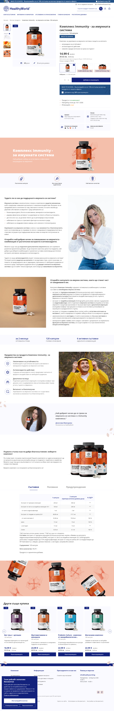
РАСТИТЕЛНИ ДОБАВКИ (79, 14)
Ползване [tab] (52, 487)
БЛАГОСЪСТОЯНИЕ (9, 14)
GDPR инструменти (40, 681)
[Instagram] (98, 692)
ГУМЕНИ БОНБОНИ (64, 14)
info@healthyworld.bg (103, 4)
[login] (105, 9)
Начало (6, 20)
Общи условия (38, 684)
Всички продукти (15, 20)
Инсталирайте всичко (20, 701)
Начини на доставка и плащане (43, 678)
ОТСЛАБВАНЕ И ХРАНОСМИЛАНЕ (45, 14)
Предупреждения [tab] (76, 487)
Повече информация (11, 695)
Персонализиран (27, 705)
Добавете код (104, 1)
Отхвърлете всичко (11, 705)
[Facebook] (101, 692)
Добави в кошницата (91, 80)
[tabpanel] (57, 521)
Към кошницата (16, 654)
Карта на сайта (62, 701)
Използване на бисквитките (76, 701)
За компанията (15, 675)
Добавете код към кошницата (76, 92)
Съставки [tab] (33, 487)
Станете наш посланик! (64, 675)
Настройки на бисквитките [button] (95, 701)
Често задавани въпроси (85, 4)
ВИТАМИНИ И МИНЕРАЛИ (25, 14)
